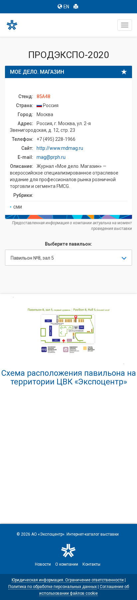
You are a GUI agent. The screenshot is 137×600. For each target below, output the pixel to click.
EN (66, 6)
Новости (43, 564)
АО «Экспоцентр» (48, 534)
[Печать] (75, 6)
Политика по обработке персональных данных (52, 586)
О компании (66, 564)
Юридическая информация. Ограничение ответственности (68, 580)
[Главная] (15, 25)
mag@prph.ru (51, 157)
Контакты (91, 564)
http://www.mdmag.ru (60, 148)
